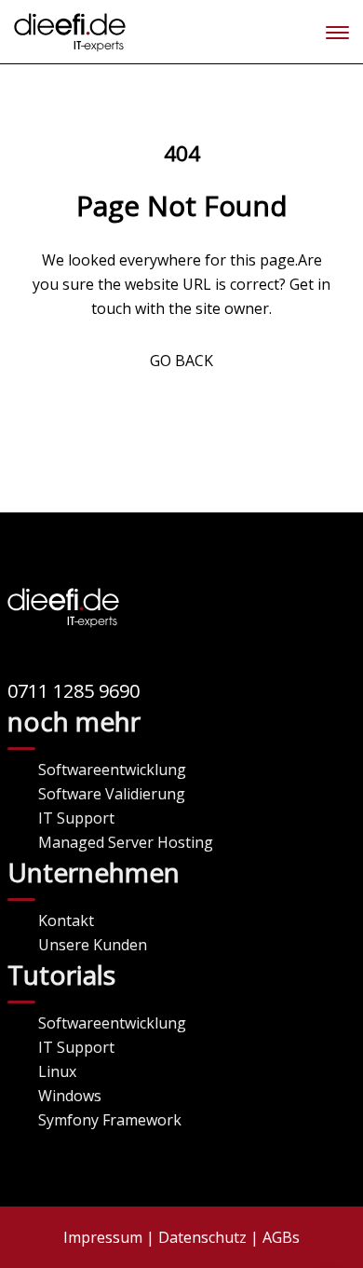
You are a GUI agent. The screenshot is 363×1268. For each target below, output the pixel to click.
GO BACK (181, 360)
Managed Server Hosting (125, 842)
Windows (69, 1095)
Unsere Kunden (92, 944)
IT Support (76, 818)
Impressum (102, 1237)
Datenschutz (202, 1237)
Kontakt (66, 920)
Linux (57, 1071)
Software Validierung (111, 794)
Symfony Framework (110, 1120)
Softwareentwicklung (112, 769)
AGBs (281, 1237)
